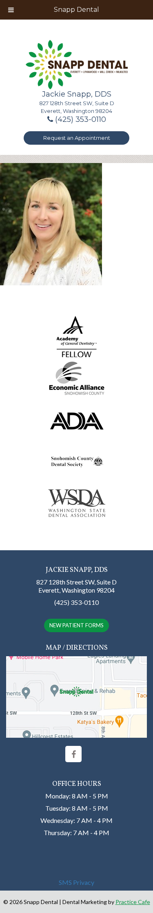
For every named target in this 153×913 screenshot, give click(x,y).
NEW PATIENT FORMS (76, 625)
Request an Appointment (76, 138)
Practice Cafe (132, 901)
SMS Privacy (76, 882)
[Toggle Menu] (11, 10)
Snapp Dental (76, 9)
